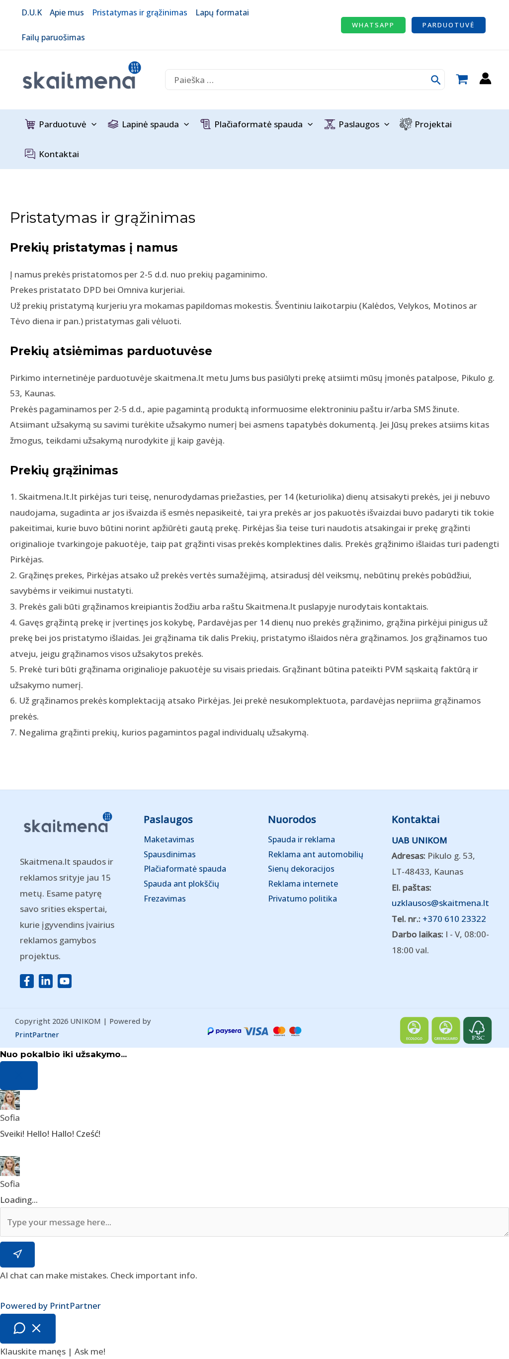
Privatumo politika (302, 898)
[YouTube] (65, 981)
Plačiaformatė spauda (185, 868)
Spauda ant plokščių (181, 883)
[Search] (436, 80)
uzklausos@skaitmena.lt (440, 902)
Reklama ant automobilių (315, 854)
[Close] (19, 1075)
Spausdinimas (170, 854)
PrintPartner (37, 1034)
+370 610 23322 (454, 918)
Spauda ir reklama (301, 839)
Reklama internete (303, 883)
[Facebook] (27, 981)
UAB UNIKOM (419, 840)
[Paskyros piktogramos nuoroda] (485, 78)
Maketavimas (169, 839)
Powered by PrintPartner (50, 1305)
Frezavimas (165, 898)
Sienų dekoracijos (301, 868)
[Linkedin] (46, 981)
